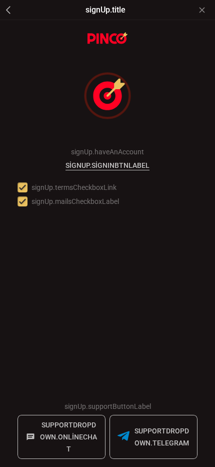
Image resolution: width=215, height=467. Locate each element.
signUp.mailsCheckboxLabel (75, 201)
